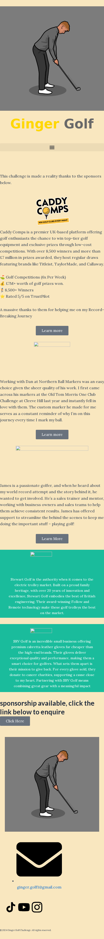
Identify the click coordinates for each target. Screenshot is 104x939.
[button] (52, 147)
